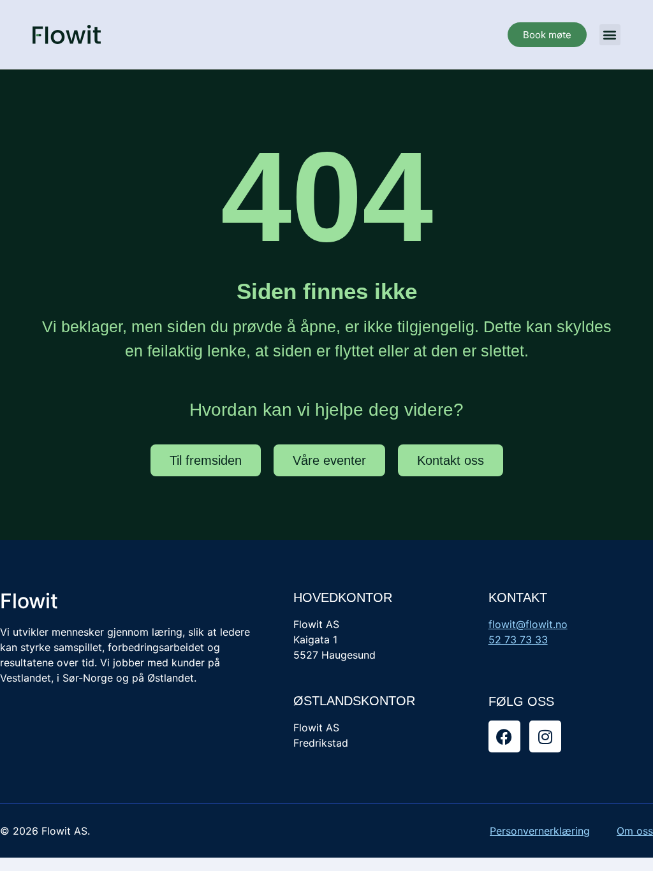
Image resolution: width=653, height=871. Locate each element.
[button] (609, 34)
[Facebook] (504, 736)
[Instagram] (545, 736)
